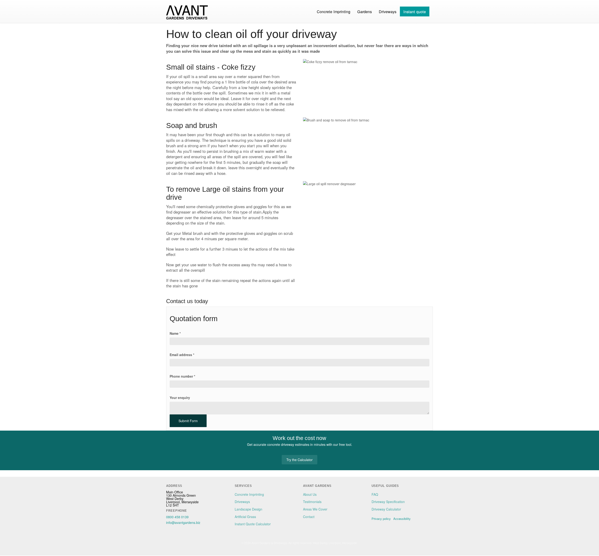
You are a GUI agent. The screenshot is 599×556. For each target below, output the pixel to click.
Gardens (364, 11)
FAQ (375, 494)
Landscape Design (248, 509)
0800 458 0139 (177, 517)
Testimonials (312, 501)
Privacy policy (381, 518)
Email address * (182, 354)
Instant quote (414, 11)
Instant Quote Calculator (253, 524)
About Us (310, 494)
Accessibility (402, 518)
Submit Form (188, 420)
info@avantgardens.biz (183, 522)
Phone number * (182, 376)
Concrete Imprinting (333, 11)
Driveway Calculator (386, 509)
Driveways (387, 11)
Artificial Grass (245, 516)
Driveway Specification (388, 501)
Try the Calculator (299, 459)
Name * (175, 333)
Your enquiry (180, 397)
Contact (308, 516)
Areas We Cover (315, 509)
